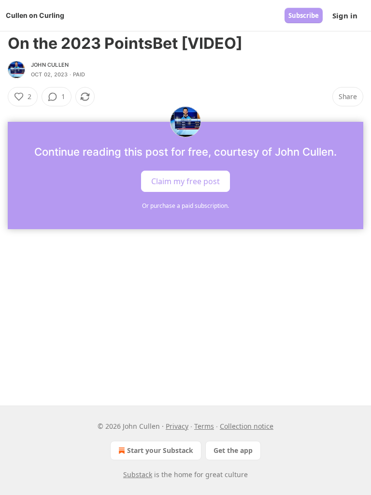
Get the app (233, 450)
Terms (204, 426)
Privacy (177, 426)
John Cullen (50, 64)
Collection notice (246, 426)
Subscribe (303, 15)
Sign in (344, 15)
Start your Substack (160, 450)
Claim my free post (185, 181)
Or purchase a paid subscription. (185, 206)
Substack (137, 474)
